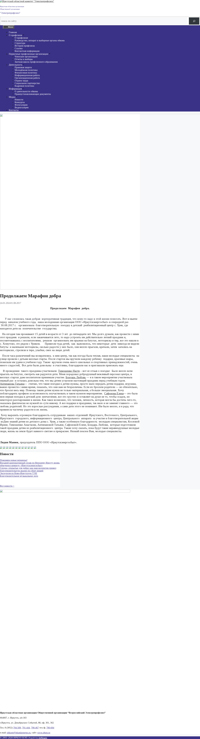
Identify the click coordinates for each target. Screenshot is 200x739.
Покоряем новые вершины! (13, 460)
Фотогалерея (21, 105)
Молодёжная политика (26, 70)
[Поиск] (194, 21)
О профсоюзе (15, 35)
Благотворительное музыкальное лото (19, 476)
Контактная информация (27, 51)
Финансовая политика (26, 72)
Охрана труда (21, 80)
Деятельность (15, 65)
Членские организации (26, 56)
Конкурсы (20, 102)
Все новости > (7, 486)
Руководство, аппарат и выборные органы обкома (40, 40)
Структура (20, 43)
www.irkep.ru (43, 732)
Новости (19, 99)
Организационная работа (27, 78)
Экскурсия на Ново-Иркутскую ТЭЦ (18, 473)
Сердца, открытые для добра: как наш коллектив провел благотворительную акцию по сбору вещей (28, 469)
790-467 (35, 727)
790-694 (50, 727)
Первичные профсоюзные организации (28, 54)
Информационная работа (27, 75)
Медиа (12, 97)
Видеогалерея (21, 107)
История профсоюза (25, 45)
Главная (13, 32)
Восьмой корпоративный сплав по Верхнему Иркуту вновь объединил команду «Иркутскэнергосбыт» (30, 464)
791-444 (26, 727)
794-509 (17, 727)
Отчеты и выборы (24, 59)
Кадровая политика (24, 86)
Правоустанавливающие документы (33, 94)
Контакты (14, 110)
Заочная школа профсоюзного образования (36, 62)
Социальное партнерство (27, 83)
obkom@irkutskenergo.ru (19, 732)
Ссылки (19, 48)
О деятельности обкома (26, 91)
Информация (15, 89)
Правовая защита (23, 67)
